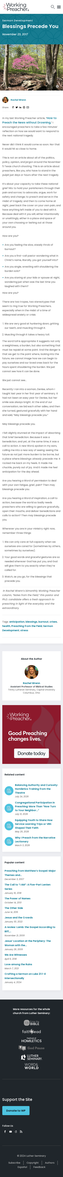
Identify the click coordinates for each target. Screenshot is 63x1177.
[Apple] (15, 1131)
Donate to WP (16, 1111)
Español (22, 1167)
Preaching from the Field (26, 626)
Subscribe (14, 1163)
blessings (31, 622)
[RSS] (21, 1131)
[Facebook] (5, 1131)
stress (24, 630)
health (6, 626)
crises (53, 622)
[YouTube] (10, 1131)
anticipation (16, 622)
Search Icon (53, 7)
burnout (43, 622)
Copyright (33, 1163)
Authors (49, 1163)
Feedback (39, 1167)
